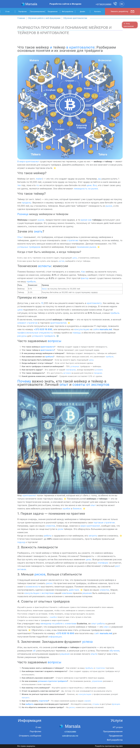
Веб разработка (67, 11)
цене (89, 185)
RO (122, 4)
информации (55, 636)
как (90, 220)
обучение (114, 650)
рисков (39, 574)
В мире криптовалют (28, 161)
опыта (94, 654)
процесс (25, 697)
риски (49, 583)
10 (42, 303)
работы (48, 535)
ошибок (67, 508)
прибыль (31, 281)
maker (39, 179)
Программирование (37, 11)
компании (67, 593)
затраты (93, 535)
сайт (96, 633)
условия (99, 370)
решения (65, 654)
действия (74, 590)
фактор (85, 278)
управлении (97, 681)
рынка (109, 206)
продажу (26, 202)
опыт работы (98, 623)
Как (83, 271)
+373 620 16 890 (43, 329)
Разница (23, 214)
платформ (103, 563)
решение (87, 593)
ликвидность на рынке (86, 188)
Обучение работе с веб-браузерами (44, 18)
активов (67, 373)
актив (61, 261)
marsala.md (106, 329)
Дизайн (82, 11)
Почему (24, 381)
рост (117, 566)
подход (21, 542)
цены (74, 258)
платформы (71, 370)
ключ (106, 627)
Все (95, 185)
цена (20, 309)
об (34, 650)
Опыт (20, 237)
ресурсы (22, 336)
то (37, 185)
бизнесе (77, 508)
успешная (42, 681)
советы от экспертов (90, 384)
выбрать (30, 704)
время (84, 220)
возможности (33, 586)
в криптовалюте (80, 47)
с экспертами (47, 593)
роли (60, 529)
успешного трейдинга (43, 336)
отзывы (95, 704)
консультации (31, 593)
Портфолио (22, 11)
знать (38, 231)
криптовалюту (94, 303)
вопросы (54, 341)
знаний (87, 701)
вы (99, 179)
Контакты (97, 11)
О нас (7, 11)
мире (83, 526)
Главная (21, 18)
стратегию (72, 240)
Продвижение (53, 11)
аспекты (44, 266)
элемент (21, 323)
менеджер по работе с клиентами (58, 623)
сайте (96, 329)
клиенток (104, 590)
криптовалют (29, 495)
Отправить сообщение (30, 736)
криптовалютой (58, 323)
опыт (64, 384)
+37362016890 (104, 4)
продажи (98, 373)
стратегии (32, 323)
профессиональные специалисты (35, 332)
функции (116, 704)
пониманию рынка (86, 247)
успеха (87, 642)
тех (19, 185)
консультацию (81, 329)
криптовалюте (47, 347)
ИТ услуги (118, 727)
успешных (74, 366)
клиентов (50, 526)
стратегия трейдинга (57, 681)
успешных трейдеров (28, 247)
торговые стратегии (104, 522)
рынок (41, 220)
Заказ (44, 289)
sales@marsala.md (70, 736)
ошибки (53, 617)
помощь (77, 332)
